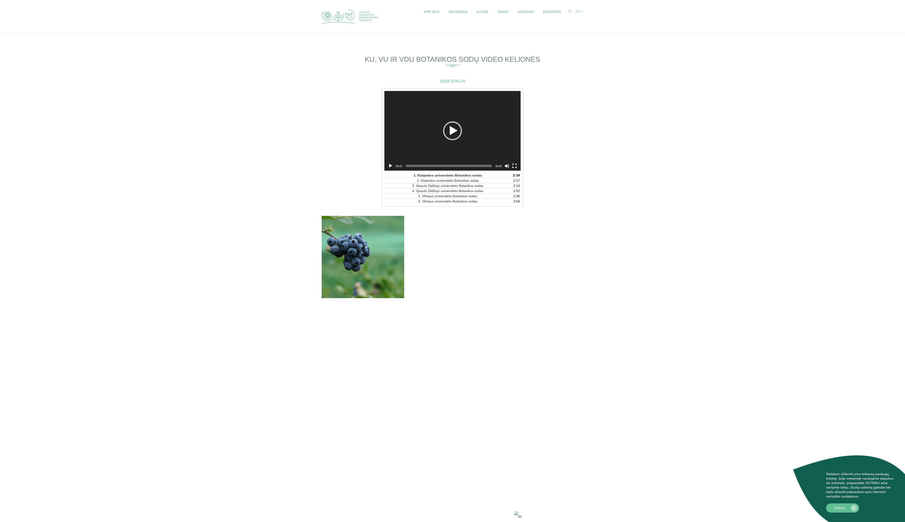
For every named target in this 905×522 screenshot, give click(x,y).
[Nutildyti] (507, 166)
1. (448, 175)
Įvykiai (482, 12)
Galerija (526, 12)
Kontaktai (552, 12)
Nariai (503, 12)
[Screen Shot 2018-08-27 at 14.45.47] (363, 257)
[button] (861, 496)
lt (578, 11)
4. (447, 191)
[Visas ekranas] (514, 166)
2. (448, 180)
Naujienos (458, 12)
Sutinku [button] (839, 508)
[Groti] (390, 166)
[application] (452, 131)
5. (447, 196)
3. (447, 186)
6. (447, 201)
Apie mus (431, 12)
